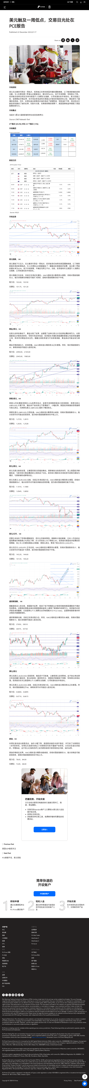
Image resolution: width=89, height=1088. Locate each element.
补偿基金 (4, 980)
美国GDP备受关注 (9, 848)
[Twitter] (72, 40)
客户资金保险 (6, 983)
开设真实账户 (44, 894)
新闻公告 (34, 963)
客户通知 (34, 961)
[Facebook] (63, 40)
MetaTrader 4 (35, 941)
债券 (3, 946)
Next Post (7, 853)
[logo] (46, 7)
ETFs (3, 944)
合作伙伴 (6, 2)
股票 (3, 941)
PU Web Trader (35, 935)
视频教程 (4, 963)
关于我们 (34, 952)
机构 (13, 2)
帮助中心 (34, 969)
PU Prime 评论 (35, 955)
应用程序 (34, 929)
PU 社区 (4, 955)
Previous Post (9, 844)
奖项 (32, 958)
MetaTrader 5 (35, 938)
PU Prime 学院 (6, 952)
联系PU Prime (35, 966)
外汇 (3, 929)
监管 (3, 975)
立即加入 (44, 830)
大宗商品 (4, 938)
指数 (3, 935)
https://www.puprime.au (39, 1037)
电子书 (4, 966)
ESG (3, 986)
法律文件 (4, 977)
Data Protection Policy (80, 1080)
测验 (3, 958)
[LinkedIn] (67, 40)
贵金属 (4, 932)
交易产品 (4, 927)
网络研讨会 (5, 961)
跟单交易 (34, 932)
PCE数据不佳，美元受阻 (11, 857)
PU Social (34, 944)
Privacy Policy (68, 1080)
